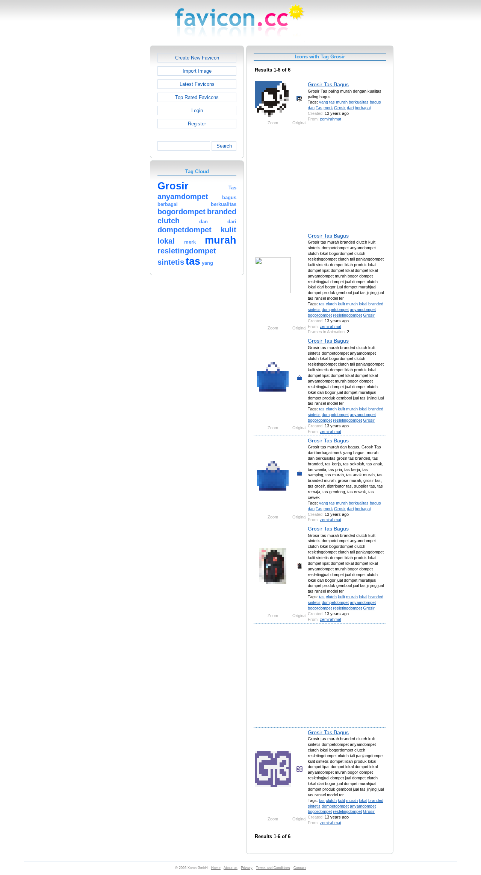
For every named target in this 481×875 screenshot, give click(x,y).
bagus (375, 102)
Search (224, 146)
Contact (299, 868)
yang (323, 102)
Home (216, 868)
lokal (363, 304)
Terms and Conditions (273, 868)
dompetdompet (335, 309)
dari (350, 107)
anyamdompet (363, 309)
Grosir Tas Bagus (328, 84)
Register (197, 124)
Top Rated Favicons (197, 97)
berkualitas (359, 102)
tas (332, 102)
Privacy (247, 868)
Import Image (197, 71)
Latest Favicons (197, 84)
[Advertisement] (118, 158)
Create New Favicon (197, 58)
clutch (331, 304)
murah (342, 102)
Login (197, 110)
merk (328, 107)
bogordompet (320, 315)
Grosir (340, 107)
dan (311, 107)
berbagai (363, 107)
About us (230, 868)
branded (375, 304)
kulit (341, 304)
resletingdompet (347, 315)
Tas (319, 107)
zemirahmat (330, 119)
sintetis (314, 309)
